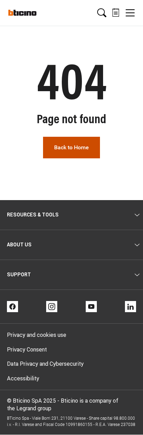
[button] (101, 13)
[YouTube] (91, 306)
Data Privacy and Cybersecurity (45, 363)
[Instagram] (51, 306)
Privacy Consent (27, 349)
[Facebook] (12, 306)
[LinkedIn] (130, 306)
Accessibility (23, 378)
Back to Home (71, 147)
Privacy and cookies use (36, 334)
